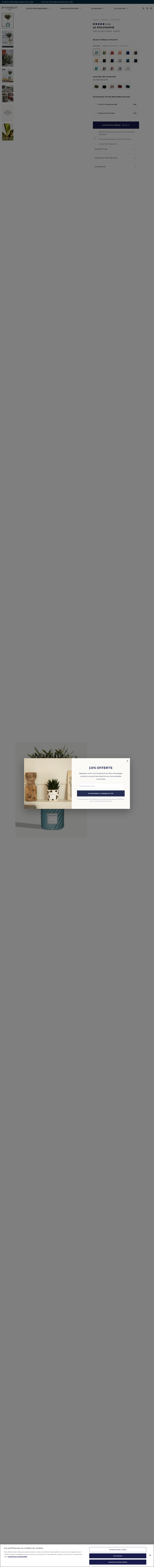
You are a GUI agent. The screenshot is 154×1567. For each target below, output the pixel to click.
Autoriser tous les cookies (117, 1562)
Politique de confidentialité (17, 1557)
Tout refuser (117, 1556)
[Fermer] (150, 1555)
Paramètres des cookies (118, 1550)
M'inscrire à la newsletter (100, 793)
